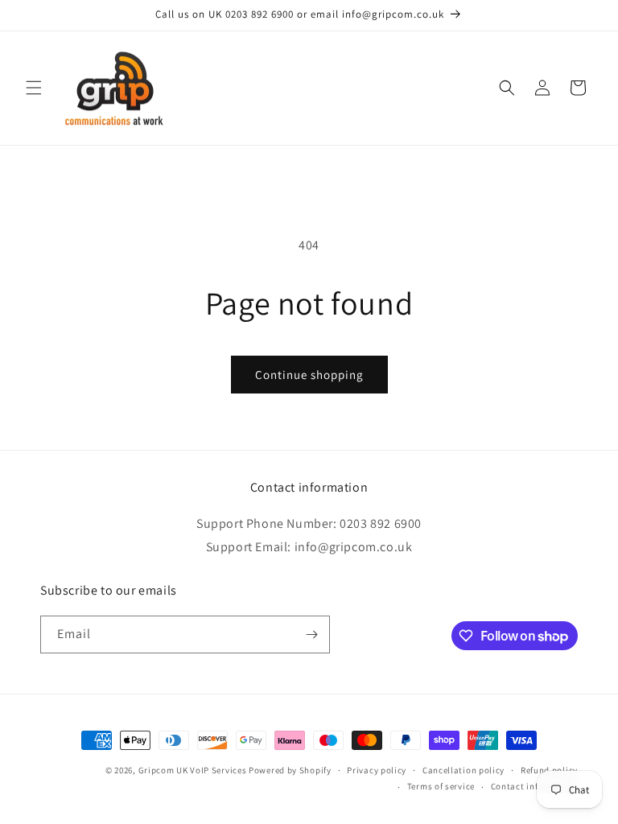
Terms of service (441, 786)
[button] (34, 87)
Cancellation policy (463, 770)
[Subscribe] (311, 634)
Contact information (534, 786)
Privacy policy (376, 770)
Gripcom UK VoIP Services (192, 770)
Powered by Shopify (290, 770)
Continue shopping (309, 374)
